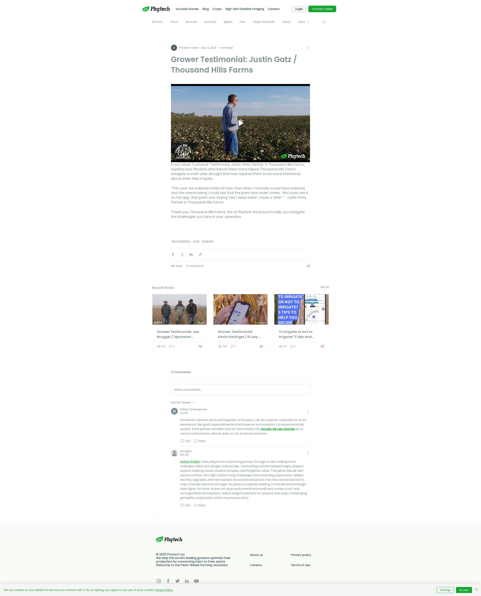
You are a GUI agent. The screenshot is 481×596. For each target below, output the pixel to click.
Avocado (210, 22)
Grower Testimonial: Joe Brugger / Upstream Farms (178, 334)
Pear (243, 22)
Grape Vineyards (264, 22)
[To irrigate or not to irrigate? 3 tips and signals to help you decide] (301, 309)
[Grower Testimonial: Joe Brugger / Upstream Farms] (179, 309)
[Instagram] (159, 581)
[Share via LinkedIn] (191, 254)
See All (324, 287)
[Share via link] (200, 254)
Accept (464, 590)
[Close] (476, 590)
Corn (196, 241)
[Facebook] (168, 581)
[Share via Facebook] (173, 254)
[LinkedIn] (187, 581)
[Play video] (240, 123)
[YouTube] (196, 581)
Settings (445, 590)
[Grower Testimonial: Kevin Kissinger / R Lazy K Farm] (240, 309)
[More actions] (308, 47)
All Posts (157, 22)
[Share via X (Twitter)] (182, 254)
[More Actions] (308, 411)
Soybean (208, 241)
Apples (228, 22)
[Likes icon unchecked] (182, 441)
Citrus (174, 22)
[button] (324, 21)
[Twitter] (177, 581)
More (302, 22)
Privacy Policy (164, 590)
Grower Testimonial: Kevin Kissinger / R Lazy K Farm (239, 334)
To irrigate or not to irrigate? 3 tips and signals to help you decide (295, 334)
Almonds (191, 22)
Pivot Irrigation (181, 241)
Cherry (286, 22)
